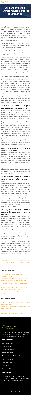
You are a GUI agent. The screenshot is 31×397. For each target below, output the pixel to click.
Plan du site (15, 396)
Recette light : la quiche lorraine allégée (24, 262)
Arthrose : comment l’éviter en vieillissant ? (13, 311)
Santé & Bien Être (5, 21)
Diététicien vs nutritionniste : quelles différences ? (8, 262)
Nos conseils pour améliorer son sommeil (12, 313)
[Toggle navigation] (28, 2)
